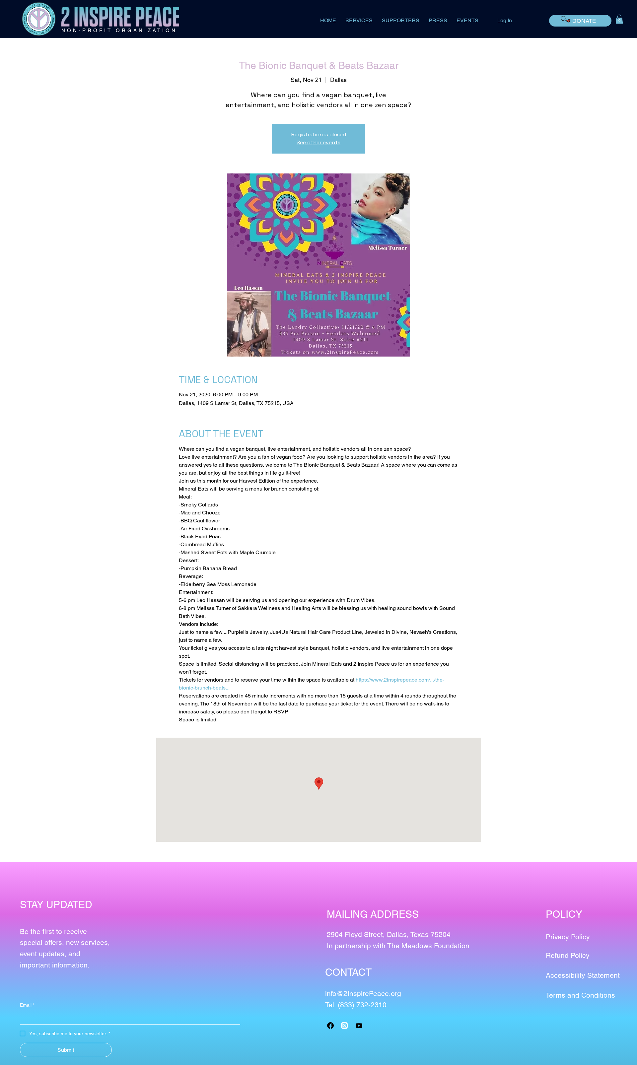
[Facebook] (330, 1025)
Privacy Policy (568, 937)
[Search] (564, 19)
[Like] (344, 1025)
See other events (318, 142)
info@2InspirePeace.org (363, 993)
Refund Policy (568, 955)
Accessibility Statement (583, 975)
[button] (619, 19)
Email (27, 1005)
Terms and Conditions (580, 995)
